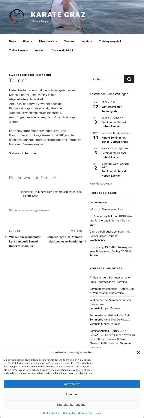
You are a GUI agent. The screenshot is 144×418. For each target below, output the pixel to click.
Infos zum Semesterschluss (106, 209)
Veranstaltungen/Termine (108, 292)
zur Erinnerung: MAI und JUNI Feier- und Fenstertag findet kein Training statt (111, 220)
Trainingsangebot (110, 41)
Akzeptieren (72, 384)
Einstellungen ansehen (72, 404)
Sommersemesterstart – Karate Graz (112, 288)
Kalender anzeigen (101, 183)
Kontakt (39, 50)
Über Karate (46, 41)
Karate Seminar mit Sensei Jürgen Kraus (115, 140)
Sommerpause (98, 202)
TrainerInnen (17, 50)
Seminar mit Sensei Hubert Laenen (114, 124)
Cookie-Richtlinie (52, 413)
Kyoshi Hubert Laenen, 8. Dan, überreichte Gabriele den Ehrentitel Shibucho (110, 343)
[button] (138, 352)
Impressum (95, 413)
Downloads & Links (63, 50)
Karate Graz (58, 15)
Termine (69, 41)
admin (46, 75)
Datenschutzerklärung (75, 413)
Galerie (27, 41)
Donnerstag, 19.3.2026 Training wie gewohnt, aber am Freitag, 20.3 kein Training (111, 251)
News (12, 41)
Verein (85, 41)
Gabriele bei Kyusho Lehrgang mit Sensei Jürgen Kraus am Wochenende (110, 236)
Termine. (30, 153)
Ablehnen (72, 394)
